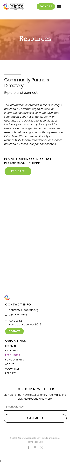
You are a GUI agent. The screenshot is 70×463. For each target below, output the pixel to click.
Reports (11, 373)
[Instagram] (35, 447)
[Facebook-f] (28, 447)
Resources (12, 355)
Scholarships (14, 359)
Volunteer (12, 368)
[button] (59, 6)
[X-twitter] (41, 447)
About (9, 364)
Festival (11, 346)
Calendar (11, 350)
